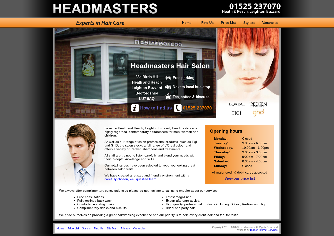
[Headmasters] (105, 12)
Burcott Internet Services (264, 230)
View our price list (239, 178)
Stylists (249, 23)
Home (186, 23)
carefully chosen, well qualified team (130, 179)
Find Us (207, 23)
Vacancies (270, 23)
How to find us (156, 107)
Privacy (125, 228)
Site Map (112, 228)
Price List (228, 23)
